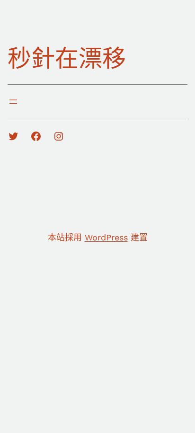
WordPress (106, 237)
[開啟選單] (13, 101)
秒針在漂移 (67, 58)
